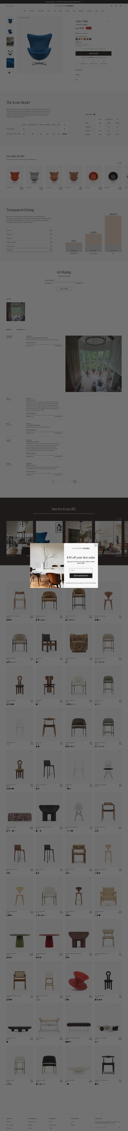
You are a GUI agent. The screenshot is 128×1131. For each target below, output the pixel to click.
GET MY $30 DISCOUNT (81, 575)
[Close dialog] (95, 545)
